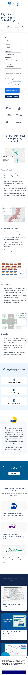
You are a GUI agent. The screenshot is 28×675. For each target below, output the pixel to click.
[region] (14, 665)
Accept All (14, 672)
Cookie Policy (14, 664)
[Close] (26, 658)
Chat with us (14, 473)
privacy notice (17, 81)
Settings (14, 667)
